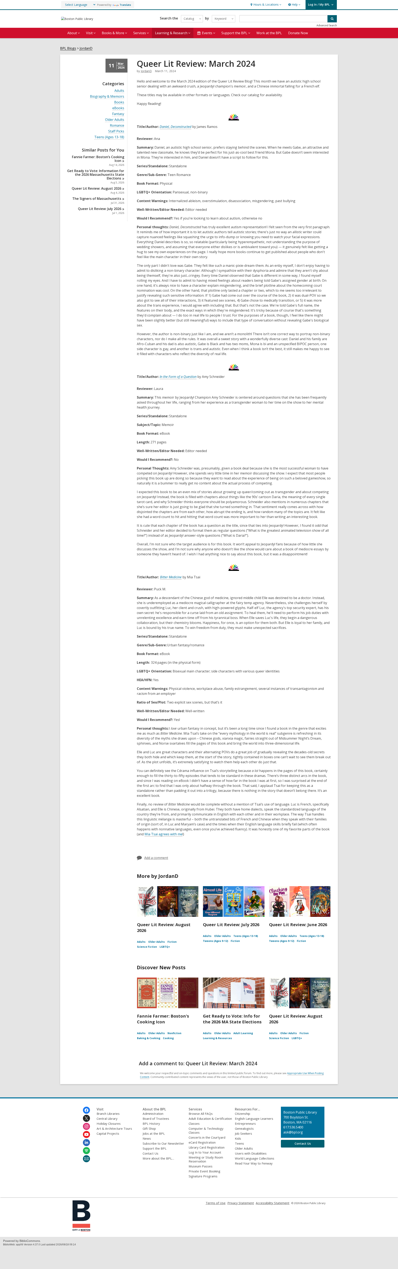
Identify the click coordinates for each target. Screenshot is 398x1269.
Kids (238, 1138)
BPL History (151, 1123)
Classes (194, 1123)
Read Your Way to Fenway (254, 1163)
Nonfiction (174, 1033)
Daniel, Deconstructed (175, 126)
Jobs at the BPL (154, 1133)
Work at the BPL (269, 33)
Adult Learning (243, 1033)
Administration (153, 1113)
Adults (119, 90)
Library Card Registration (206, 1147)
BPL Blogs (68, 48)
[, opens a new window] (81, 1230)
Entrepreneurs (245, 1123)
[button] (265, 4)
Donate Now (298, 33)
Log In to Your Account (205, 1152)
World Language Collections (254, 1158)
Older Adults (114, 119)
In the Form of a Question (178, 376)
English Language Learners (254, 1118)
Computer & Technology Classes (206, 1130)
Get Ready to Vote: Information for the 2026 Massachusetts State (95, 175)
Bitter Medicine (171, 577)
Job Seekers (243, 1133)
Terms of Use (216, 1203)
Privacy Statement (240, 1203)
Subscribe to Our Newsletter (163, 1143)
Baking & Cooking (148, 1038)
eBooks (118, 108)
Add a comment (156, 857)
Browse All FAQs (201, 1113)
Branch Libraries (108, 1113)
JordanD (86, 48)
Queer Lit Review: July (99, 208)
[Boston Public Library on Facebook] (86, 1110)
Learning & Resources (217, 1038)
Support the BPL (154, 1148)
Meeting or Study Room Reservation (206, 1159)
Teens (239, 1143)
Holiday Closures (109, 1123)
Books (119, 102)
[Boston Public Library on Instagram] (86, 1126)
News (147, 1138)
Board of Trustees (156, 1118)
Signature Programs (203, 1176)
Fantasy (118, 114)
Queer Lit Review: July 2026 (231, 924)
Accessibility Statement (272, 1203)
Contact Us (150, 1153)
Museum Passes (200, 1166)
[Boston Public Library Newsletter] (86, 1158)
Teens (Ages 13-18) (109, 137)
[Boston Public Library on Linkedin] (86, 1142)
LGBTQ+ (165, 947)
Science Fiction (147, 947)
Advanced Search (327, 25)
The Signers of (96, 198)
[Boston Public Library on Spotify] (86, 1150)
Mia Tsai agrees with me (163, 834)
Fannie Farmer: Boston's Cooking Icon (163, 1019)
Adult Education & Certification (210, 1118)
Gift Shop (149, 1128)
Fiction (172, 942)
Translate (125, 5)
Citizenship (242, 1113)
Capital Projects (108, 1133)
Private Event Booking (204, 1171)
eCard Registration (202, 1142)
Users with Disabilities (251, 1153)
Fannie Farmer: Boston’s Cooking (98, 159)
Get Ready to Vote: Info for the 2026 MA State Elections (232, 1019)
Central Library (107, 1118)
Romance (117, 125)
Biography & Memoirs (107, 96)
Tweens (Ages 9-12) (215, 941)
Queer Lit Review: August (96, 188)
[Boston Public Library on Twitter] (86, 1118)
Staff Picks (116, 131)
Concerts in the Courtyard (207, 1137)
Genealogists (244, 1128)
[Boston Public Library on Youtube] (86, 1134)
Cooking (168, 1038)
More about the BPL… (158, 1158)
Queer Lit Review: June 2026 (298, 924)
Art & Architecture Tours (114, 1128)
